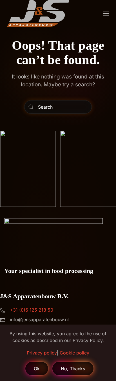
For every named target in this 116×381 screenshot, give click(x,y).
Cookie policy (74, 353)
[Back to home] (38, 13)
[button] (106, 13)
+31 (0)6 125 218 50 (31, 310)
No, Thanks (73, 368)
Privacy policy (42, 353)
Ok (37, 368)
